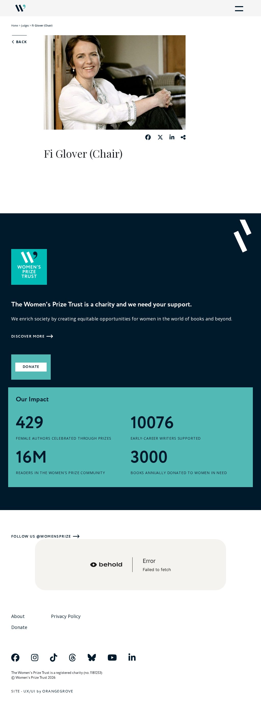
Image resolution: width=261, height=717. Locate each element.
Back (21, 42)
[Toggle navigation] (238, 8)
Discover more (28, 336)
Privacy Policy (66, 616)
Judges (25, 25)
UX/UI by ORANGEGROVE (48, 691)
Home (14, 25)
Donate (31, 366)
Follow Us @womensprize (41, 536)
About (18, 616)
